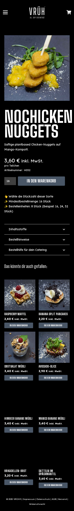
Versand (62, 499)
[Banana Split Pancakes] (54, 295)
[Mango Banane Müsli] (54, 399)
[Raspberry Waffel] (19, 295)
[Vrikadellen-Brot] (19, 451)
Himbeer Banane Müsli (18, 418)
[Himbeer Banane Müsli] (19, 399)
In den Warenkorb (41, 181)
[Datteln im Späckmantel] (54, 451)
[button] (5, 12)
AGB (54, 499)
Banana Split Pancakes (53, 314)
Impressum (29, 499)
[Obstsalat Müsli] (19, 347)
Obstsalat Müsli (14, 366)
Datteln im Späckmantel (47, 472)
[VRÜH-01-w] (37, 12)
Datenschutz (43, 499)
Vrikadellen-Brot (15, 471)
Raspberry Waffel (15, 314)
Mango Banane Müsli (52, 418)
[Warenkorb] (68, 12)
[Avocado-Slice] (54, 347)
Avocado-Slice (47, 366)
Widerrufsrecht (37, 504)
